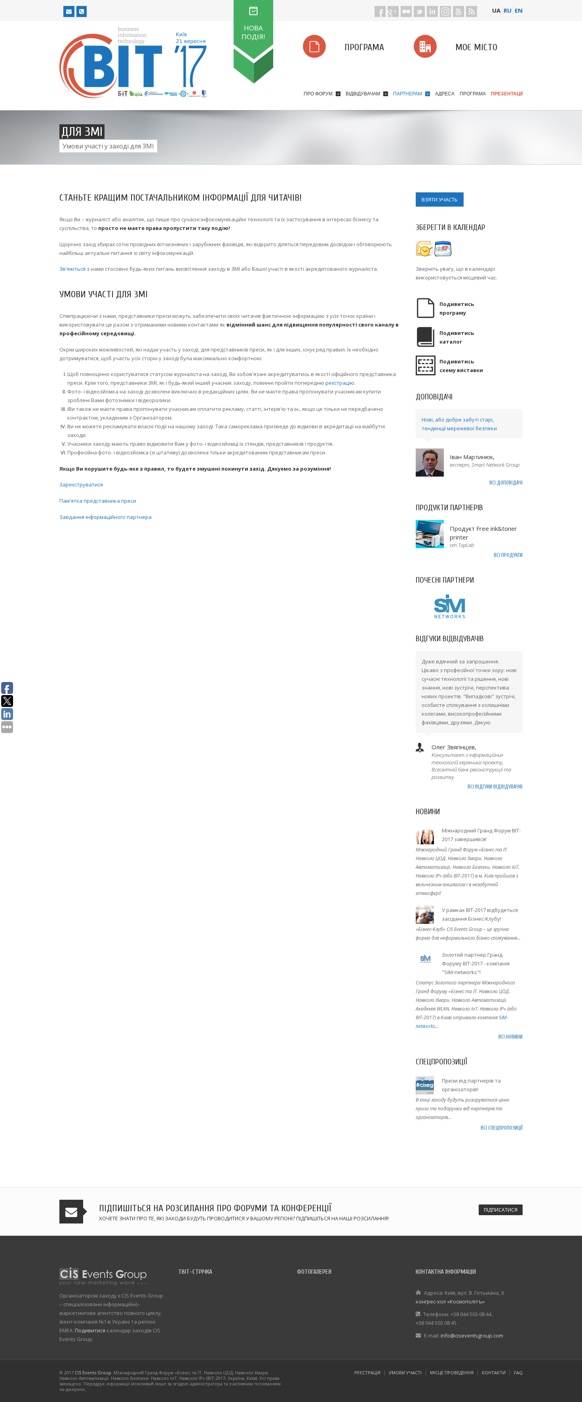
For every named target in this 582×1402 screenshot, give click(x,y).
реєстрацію (339, 382)
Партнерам (411, 94)
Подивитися (90, 1330)
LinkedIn (432, 11)
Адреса (445, 94)
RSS (471, 11)
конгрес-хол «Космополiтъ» (450, 1301)
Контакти (494, 1372)
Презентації (507, 94)
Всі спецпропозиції (502, 1128)
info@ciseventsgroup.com (472, 1335)
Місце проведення (452, 1372)
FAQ (518, 1372)
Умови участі (405, 1372)
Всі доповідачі (506, 483)
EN (519, 10)
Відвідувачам (366, 94)
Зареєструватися (81, 484)
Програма (473, 94)
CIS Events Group (93, 1372)
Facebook (380, 11)
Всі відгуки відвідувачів (495, 787)
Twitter (419, 11)
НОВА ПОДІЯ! (253, 32)
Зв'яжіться (72, 268)
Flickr (406, 11)
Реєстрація (367, 1372)
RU (508, 10)
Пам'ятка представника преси (97, 500)
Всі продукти (508, 555)
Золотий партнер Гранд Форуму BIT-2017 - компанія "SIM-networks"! (476, 963)
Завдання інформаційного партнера (105, 517)
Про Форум (321, 94)
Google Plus (393, 11)
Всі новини (510, 1037)
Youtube (458, 11)
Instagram (445, 11)
